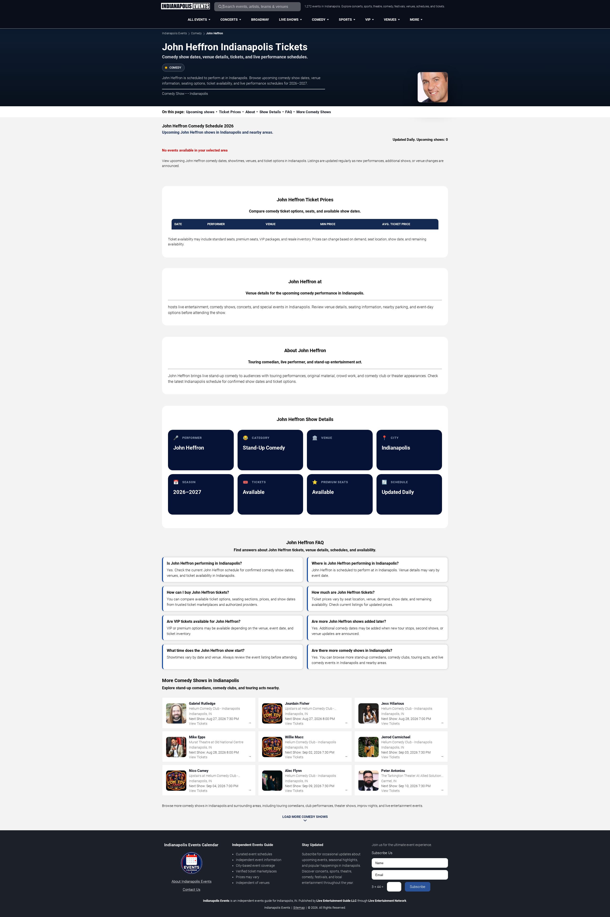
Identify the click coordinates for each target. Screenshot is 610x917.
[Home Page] (185, 6)
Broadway (260, 19)
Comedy (318, 19)
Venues (390, 19)
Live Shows (289, 19)
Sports (345, 19)
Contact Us (191, 889)
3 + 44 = (377, 887)
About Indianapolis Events (192, 881)
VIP (368, 19)
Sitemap (299, 907)
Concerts (229, 19)
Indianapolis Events (174, 33)
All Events (197, 19)
